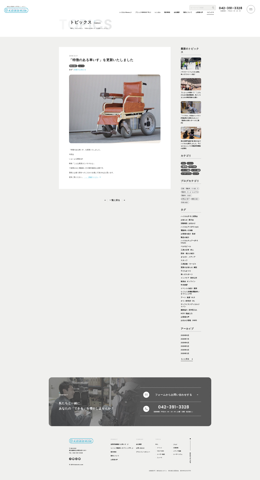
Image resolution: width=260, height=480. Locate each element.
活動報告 (184, 223)
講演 (195, 288)
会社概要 (139, 444)
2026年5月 (185, 346)
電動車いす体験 (187, 230)
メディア (192, 257)
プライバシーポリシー (143, 452)
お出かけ (192, 223)
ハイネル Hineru (124, 12)
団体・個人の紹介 (187, 253)
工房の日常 (185, 250)
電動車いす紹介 (186, 195)
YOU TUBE (192, 166)
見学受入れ (193, 310)
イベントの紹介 (187, 288)
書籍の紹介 (195, 199)
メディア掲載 (185, 170)
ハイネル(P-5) (186, 216)
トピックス (78, 28)
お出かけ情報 (186, 320)
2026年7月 (185, 339)
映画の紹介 (73, 66)
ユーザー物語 (196, 170)
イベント (190, 163)
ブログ (183, 163)
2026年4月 (185, 350)
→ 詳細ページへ (91, 177)
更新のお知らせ (80, 70)
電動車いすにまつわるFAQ (189, 192)
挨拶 (188, 297)
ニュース (81, 66)
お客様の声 (185, 317)
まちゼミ (184, 257)
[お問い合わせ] (251, 9)
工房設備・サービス (188, 264)
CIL (193, 301)
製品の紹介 (185, 237)
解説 (195, 267)
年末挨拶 (184, 285)
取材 (194, 234)
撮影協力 (184, 310)
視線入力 (189, 313)
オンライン (191, 281)
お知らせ (184, 220)
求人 (192, 250)
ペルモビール (186, 246)
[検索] (213, 7)
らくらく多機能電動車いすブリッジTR (190, 293)
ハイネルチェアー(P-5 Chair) (189, 242)
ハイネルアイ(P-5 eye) (189, 227)
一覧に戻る (114, 200)
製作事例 (113, 452)
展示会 (191, 220)
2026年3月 (185, 353)
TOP (71, 28)
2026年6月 (185, 343)
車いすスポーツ (187, 274)
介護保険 (184, 166)
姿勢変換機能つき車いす (119, 444)
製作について (115, 456)
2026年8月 (185, 335)
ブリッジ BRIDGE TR (142, 12)
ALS (193, 297)
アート (183, 297)
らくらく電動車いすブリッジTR (121, 448)
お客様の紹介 (186, 234)
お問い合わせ (140, 448)
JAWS (194, 320)
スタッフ (184, 260)
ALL (156, 444)
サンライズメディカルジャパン (190, 305)
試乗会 (195, 216)
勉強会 (183, 281)
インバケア (185, 278)
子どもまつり (186, 271)
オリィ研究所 (186, 301)
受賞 (182, 188)
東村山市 (193, 278)
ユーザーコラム (186, 173)
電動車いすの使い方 (192, 188)
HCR (183, 313)
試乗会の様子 (185, 199)
